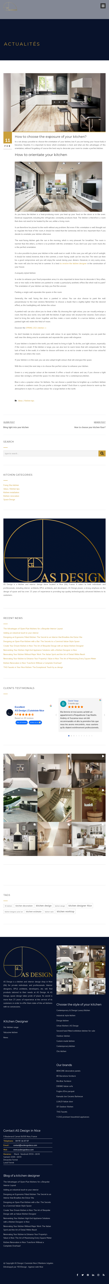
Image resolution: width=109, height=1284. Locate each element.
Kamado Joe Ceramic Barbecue (69, 1096)
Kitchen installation (11, 492)
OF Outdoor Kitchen (64, 1106)
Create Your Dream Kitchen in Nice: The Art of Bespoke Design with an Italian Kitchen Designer (43, 645)
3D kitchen (8, 906)
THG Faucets (61, 1111)
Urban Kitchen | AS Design (67, 1025)
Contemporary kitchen (65, 1046)
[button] (20, 771)
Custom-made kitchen (65, 1041)
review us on (34, 722)
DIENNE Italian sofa (64, 1086)
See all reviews (22, 722)
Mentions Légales (45, 1263)
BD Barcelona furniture (66, 1076)
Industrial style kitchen (65, 1015)
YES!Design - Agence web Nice (30, 1267)
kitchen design (44, 905)
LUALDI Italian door (64, 1101)
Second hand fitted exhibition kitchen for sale (75, 1031)
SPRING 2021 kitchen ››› (36, 328)
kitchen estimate (33, 911)
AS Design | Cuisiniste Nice (29, 710)
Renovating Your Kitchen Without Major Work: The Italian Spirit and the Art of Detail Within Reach (44, 654)
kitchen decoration (24, 905)
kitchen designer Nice (80, 905)
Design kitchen (62, 1020)
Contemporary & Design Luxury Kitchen (73, 1010)
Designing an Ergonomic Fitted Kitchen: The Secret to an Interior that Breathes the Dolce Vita (42, 637)
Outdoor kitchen (63, 1036)
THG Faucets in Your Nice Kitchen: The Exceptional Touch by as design (33, 667)
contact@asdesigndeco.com (25, 1145)
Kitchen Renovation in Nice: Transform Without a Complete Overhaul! (32, 663)
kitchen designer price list (14, 912)
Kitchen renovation (11, 496)
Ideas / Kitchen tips (26, 400)
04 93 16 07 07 (22, 1141)
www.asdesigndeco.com (23, 1149)
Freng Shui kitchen (11, 485)
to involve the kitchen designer (73, 263)
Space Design (9, 499)
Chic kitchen (61, 1051)
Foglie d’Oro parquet (65, 1091)
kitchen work (49, 912)
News (5, 1037)
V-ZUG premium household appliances (72, 1117)
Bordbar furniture (63, 1081)
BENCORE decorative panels (68, 1071)
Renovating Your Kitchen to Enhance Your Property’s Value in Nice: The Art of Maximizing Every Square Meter (49, 658)
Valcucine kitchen (10, 1032)
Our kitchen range (10, 1027)
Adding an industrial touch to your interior (21, 633)
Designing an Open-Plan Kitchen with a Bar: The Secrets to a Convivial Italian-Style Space (41, 641)
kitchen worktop (65, 911)
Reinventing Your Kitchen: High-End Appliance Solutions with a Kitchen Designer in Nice (40, 650)
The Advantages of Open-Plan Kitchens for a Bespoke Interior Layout (33, 628)
